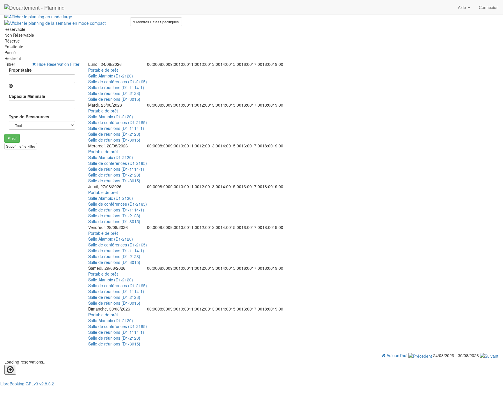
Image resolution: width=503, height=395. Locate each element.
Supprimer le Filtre (20, 146)
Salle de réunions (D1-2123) (114, 93)
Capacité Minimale (27, 96)
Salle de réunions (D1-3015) (114, 99)
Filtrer (12, 138)
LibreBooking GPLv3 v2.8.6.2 (27, 384)
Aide (462, 7)
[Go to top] (10, 370)
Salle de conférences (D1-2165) (117, 81)
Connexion (489, 7)
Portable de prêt (103, 70)
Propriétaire (20, 70)
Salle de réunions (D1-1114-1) (116, 87)
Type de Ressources (29, 116)
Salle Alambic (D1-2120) (110, 76)
